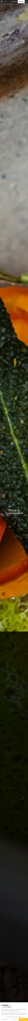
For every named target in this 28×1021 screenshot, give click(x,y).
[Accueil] (5, 1)
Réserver (21, 1)
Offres (15, 1)
